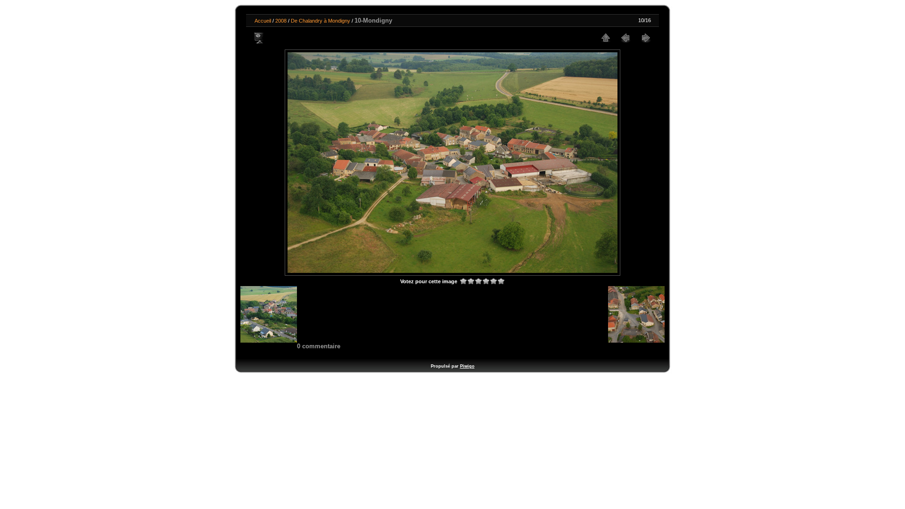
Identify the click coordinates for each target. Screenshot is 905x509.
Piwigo (467, 366)
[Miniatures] (606, 38)
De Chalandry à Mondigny (320, 21)
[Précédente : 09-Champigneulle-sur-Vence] (625, 38)
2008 (281, 21)
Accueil (263, 21)
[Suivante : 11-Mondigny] (645, 38)
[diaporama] (260, 38)
